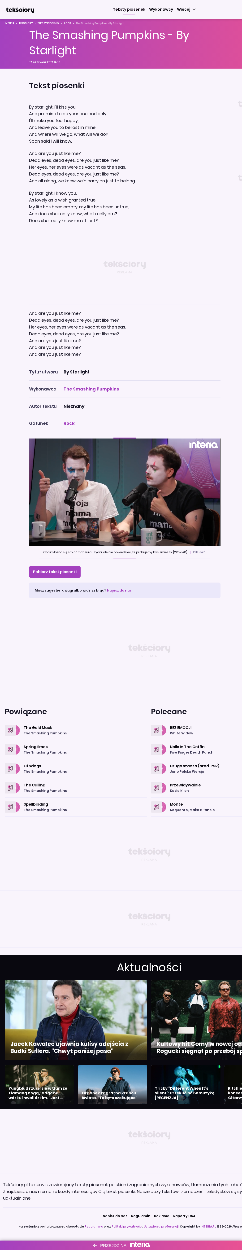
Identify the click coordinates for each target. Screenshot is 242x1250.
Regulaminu (94, 1226)
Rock (67, 23)
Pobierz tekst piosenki (55, 572)
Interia (9, 23)
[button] (129, 9)
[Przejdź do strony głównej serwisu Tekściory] (20, 9)
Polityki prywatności (127, 1226)
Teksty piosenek (48, 23)
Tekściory (26, 23)
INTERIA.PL (208, 1226)
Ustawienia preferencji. (161, 1226)
